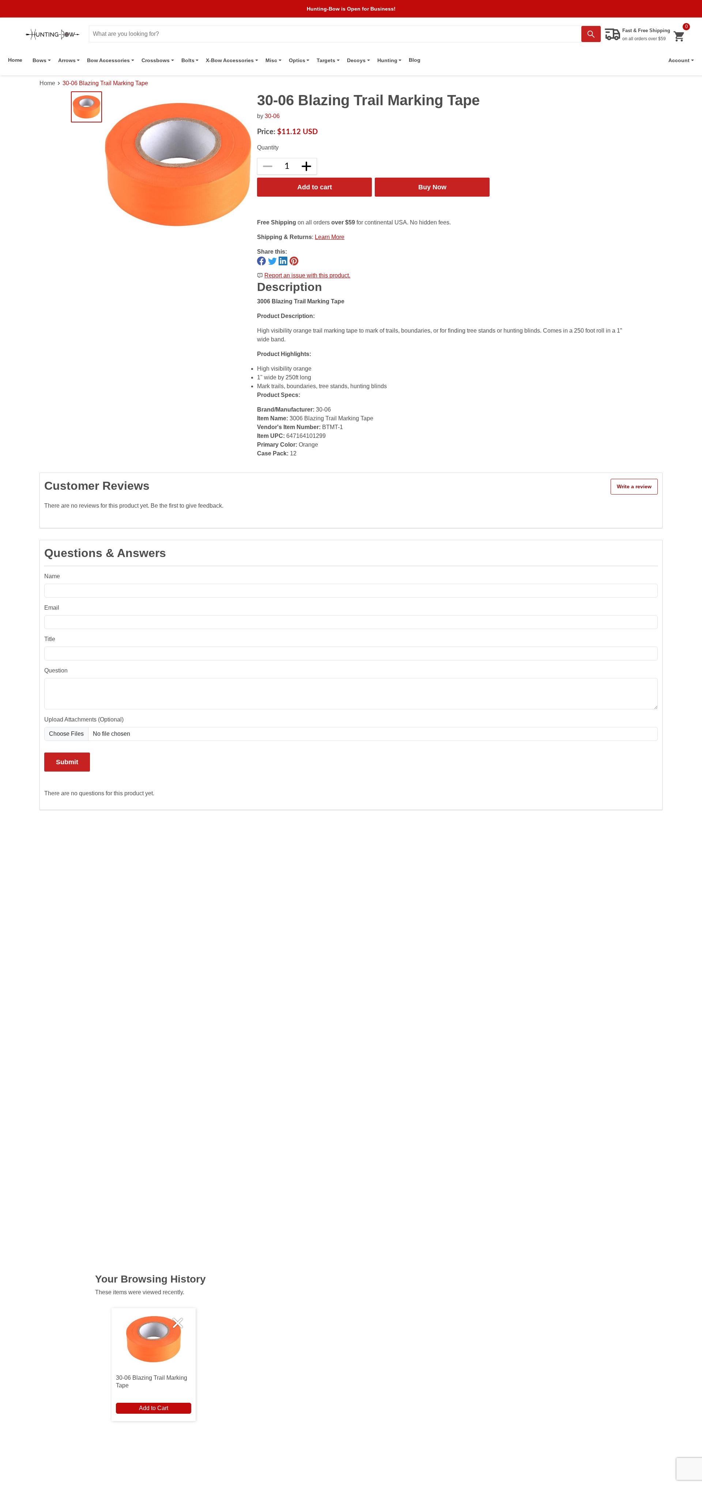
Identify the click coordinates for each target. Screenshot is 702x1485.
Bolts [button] (188, 60)
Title (49, 639)
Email (51, 608)
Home (15, 60)
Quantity (268, 147)
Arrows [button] (67, 60)
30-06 (272, 116)
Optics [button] (297, 60)
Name (52, 576)
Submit (67, 762)
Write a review (634, 486)
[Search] (591, 34)
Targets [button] (326, 60)
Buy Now (432, 187)
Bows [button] (39, 60)
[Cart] (678, 36)
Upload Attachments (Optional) (84, 719)
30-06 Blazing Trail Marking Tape (105, 83)
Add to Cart (153, 1408)
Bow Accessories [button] (108, 60)
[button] (681, 60)
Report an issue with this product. (307, 275)
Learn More (329, 237)
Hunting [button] (387, 60)
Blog (414, 60)
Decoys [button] (356, 60)
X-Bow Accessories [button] (230, 60)
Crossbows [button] (155, 60)
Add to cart (314, 187)
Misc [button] (271, 60)
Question (56, 670)
